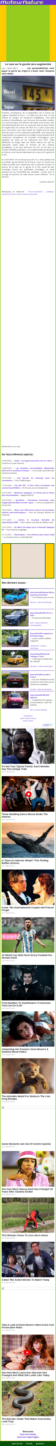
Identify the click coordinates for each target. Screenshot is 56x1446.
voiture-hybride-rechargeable (39, 624)
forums (29, 1443)
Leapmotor (34, 646)
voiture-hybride (40, 710)
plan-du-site (17, 1443)
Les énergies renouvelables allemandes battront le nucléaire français (28, 469)
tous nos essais (28, 1434)
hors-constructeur (35, 191)
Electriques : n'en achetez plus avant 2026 (34, 534)
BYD (31, 623)
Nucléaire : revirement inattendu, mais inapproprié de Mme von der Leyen (28, 501)
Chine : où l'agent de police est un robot (33, 460)
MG (31, 710)
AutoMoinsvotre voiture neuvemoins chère (28, 718)
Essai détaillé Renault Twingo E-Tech (40, 655)
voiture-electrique (44, 602)
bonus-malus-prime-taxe (27, 194)
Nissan (33, 602)
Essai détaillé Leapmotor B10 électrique (41, 634)
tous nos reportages (28, 1437)
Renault (33, 666)
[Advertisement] (28, 33)
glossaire (40, 1443)
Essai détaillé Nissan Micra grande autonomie (42, 593)
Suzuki (33, 689)
